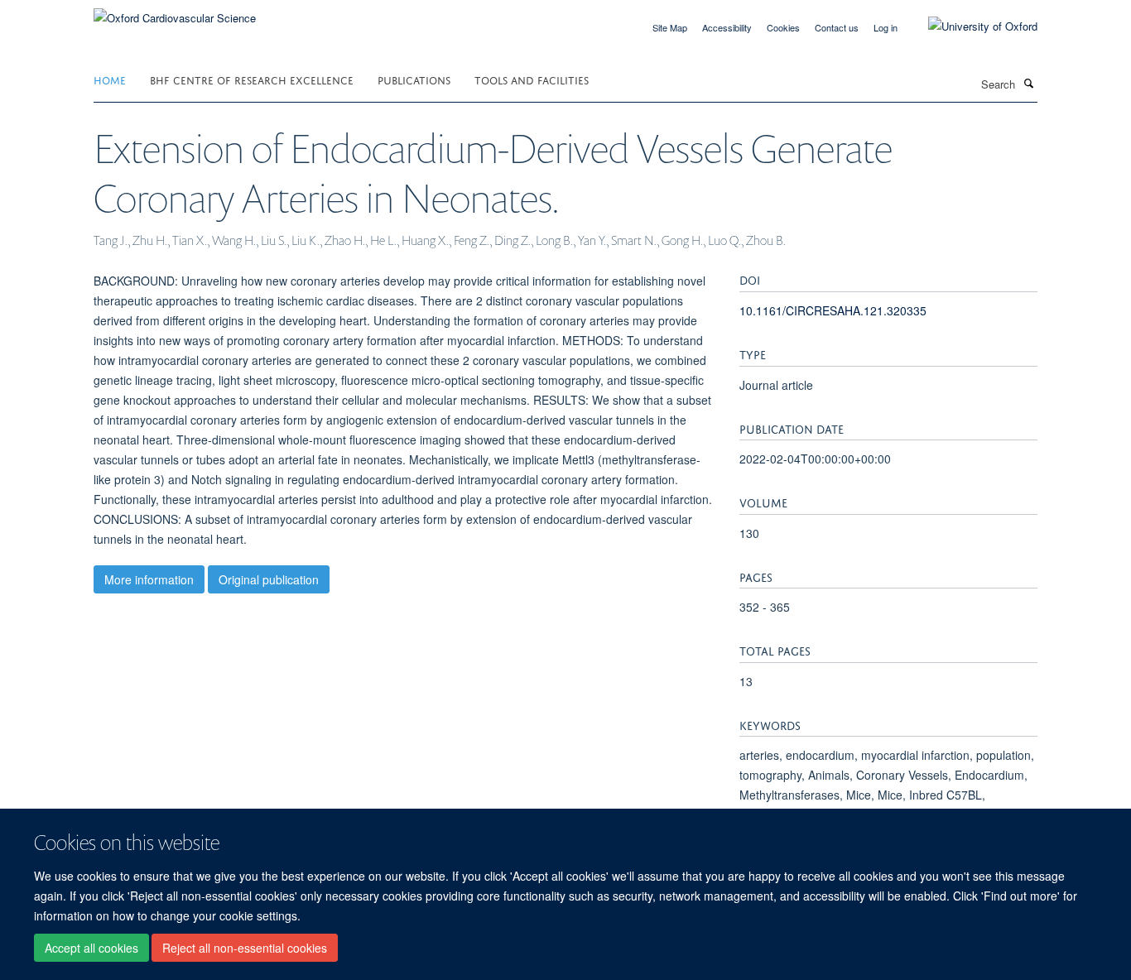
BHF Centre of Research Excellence (252, 79)
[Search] (1028, 83)
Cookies (783, 27)
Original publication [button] (269, 579)
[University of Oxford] (970, 26)
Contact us (837, 27)
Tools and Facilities (531, 79)
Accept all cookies (91, 947)
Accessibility (727, 27)
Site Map (669, 27)
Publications (414, 79)
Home (110, 79)
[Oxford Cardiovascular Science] (175, 12)
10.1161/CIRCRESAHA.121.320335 (832, 310)
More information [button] (149, 579)
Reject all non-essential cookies (244, 947)
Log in (886, 27)
